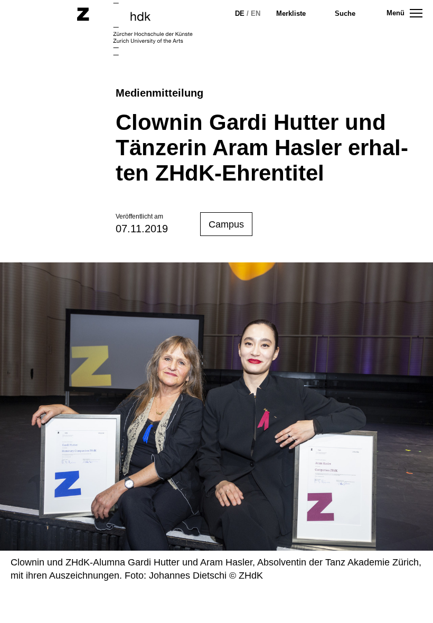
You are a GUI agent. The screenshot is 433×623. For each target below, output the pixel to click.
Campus (226, 224)
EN (255, 13)
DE (239, 13)
